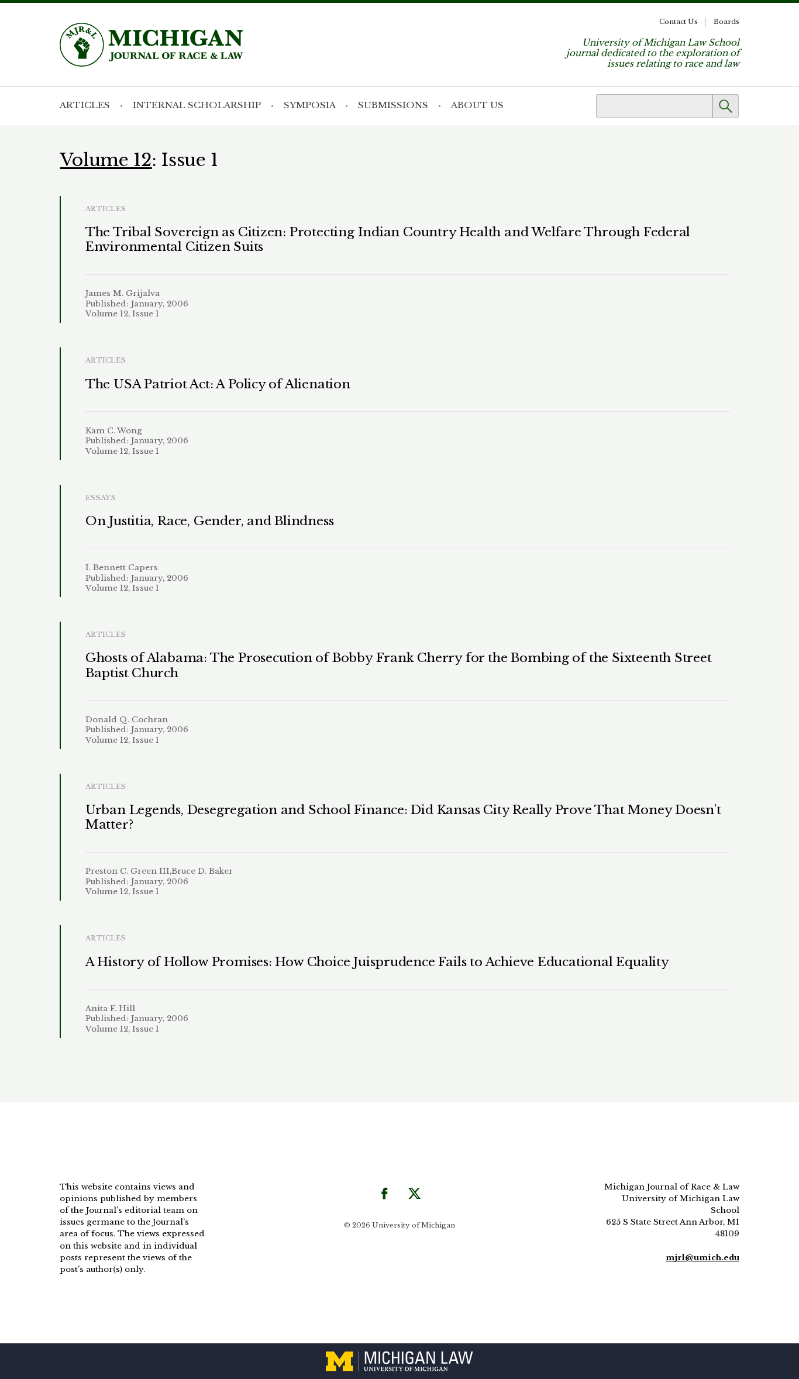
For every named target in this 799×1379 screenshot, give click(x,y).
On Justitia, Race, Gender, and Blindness (209, 521)
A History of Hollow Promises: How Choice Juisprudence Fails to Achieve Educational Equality (377, 962)
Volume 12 (105, 160)
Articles (85, 105)
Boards (726, 22)
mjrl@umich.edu (702, 1258)
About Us (477, 105)
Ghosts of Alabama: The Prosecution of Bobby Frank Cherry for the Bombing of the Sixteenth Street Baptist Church (398, 665)
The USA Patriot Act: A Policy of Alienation (217, 384)
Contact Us (678, 22)
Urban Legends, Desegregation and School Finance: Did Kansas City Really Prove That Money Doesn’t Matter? (403, 817)
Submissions (393, 105)
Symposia (310, 105)
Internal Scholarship (197, 105)
